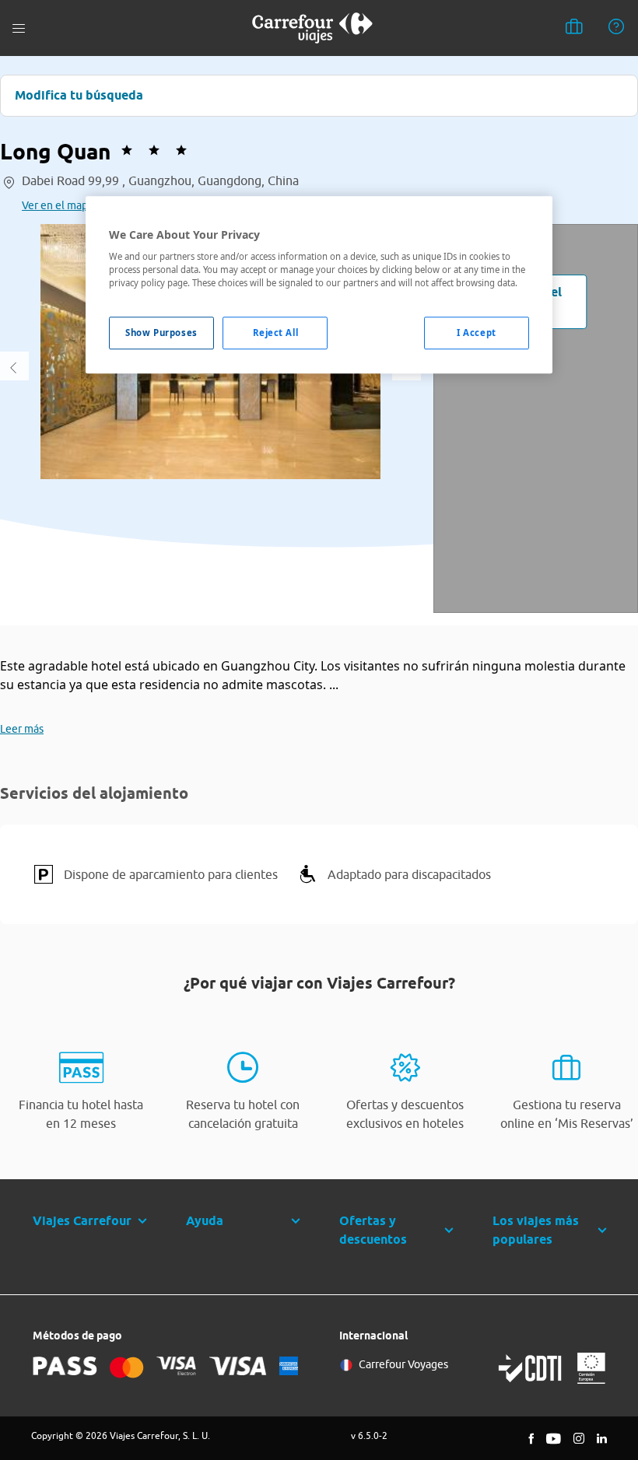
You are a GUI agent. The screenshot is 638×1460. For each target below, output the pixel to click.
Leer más (22, 729)
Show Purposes (161, 333)
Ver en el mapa (57, 205)
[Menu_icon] (18, 28)
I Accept (476, 333)
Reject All (276, 333)
